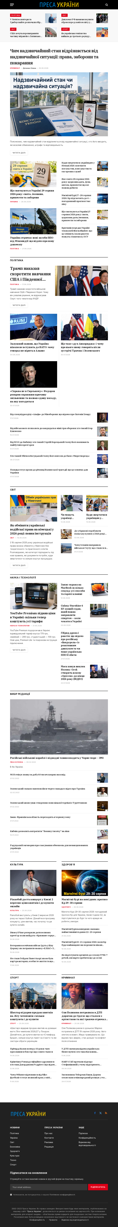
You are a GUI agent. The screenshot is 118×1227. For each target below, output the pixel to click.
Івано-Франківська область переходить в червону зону (40, 817)
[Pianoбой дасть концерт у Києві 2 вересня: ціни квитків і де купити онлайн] (33, 883)
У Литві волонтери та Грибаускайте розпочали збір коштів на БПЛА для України (25, 21)
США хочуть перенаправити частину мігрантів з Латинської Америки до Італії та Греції (25, 35)
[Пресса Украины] (59, 4)
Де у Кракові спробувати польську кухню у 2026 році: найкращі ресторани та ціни (89, 532)
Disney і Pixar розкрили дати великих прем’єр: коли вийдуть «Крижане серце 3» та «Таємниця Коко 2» (32, 934)
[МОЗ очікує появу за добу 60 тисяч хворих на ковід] (102, 778)
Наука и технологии (19, 626)
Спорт (65, 29)
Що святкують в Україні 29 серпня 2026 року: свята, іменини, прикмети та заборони (32, 194)
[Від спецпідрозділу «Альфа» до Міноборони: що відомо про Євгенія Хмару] (102, 417)
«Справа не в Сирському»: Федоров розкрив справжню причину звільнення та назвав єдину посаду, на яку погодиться (33, 396)
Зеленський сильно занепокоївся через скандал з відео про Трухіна (47, 788)
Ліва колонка (16, 762)
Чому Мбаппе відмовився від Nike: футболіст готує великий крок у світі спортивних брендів (30, 1076)
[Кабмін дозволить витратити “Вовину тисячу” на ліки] (102, 834)
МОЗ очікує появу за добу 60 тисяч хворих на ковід (37, 774)
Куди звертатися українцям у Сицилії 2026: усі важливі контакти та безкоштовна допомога (96, 516)
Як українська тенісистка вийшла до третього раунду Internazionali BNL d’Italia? (75, 35)
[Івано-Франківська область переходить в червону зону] (102, 820)
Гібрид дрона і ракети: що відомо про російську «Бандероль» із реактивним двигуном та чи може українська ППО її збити (72, 643)
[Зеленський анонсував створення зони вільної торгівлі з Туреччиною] (102, 806)
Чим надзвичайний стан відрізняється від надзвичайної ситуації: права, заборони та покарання (54, 57)
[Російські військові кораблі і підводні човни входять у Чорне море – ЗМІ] (59, 726)
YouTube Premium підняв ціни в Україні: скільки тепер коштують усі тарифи (32, 617)
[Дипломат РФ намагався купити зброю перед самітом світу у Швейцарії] (102, 18)
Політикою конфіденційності (62, 1195)
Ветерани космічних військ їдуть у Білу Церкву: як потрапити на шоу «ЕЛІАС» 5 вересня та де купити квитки (32, 947)
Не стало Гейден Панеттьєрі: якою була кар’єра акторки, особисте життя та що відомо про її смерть (31, 960)
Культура (14, 910)
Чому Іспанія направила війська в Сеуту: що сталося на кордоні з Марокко (90, 546)
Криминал (15, 68)
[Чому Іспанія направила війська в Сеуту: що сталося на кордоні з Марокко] (66, 548)
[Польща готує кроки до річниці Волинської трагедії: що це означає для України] (102, 473)
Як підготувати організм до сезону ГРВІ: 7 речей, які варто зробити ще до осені (84, 956)
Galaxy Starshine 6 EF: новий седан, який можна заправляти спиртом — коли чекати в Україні (72, 613)
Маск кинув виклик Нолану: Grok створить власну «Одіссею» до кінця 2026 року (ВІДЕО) (73, 672)
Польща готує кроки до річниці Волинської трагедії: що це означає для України (49, 471)
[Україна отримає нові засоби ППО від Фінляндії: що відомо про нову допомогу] (33, 221)
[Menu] (12, 4)
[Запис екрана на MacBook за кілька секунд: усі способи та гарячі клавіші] (99, 589)
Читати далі (19, 153)
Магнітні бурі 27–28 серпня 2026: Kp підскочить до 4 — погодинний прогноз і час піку (76, 199)
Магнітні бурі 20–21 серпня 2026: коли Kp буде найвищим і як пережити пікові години (84, 944)
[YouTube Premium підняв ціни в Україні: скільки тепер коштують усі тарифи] (33, 596)
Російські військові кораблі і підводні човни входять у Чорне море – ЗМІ (57, 758)
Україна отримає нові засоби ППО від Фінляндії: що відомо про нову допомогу (32, 241)
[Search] (106, 4)
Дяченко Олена (29, 68)
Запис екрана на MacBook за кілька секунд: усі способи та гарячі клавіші (73, 589)
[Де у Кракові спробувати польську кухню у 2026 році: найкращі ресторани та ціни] (66, 534)
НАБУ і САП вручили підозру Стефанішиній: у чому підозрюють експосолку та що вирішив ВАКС (81, 1063)
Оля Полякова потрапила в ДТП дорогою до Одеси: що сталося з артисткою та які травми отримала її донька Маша (84, 1016)
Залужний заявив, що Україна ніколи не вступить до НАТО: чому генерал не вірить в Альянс (32, 347)
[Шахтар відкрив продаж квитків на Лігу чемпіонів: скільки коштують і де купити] (33, 996)
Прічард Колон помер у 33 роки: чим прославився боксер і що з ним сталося (31, 1050)
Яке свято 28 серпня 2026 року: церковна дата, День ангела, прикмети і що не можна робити (76, 183)
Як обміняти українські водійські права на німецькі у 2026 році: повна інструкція (32, 529)
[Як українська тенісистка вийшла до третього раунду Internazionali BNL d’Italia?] (102, 32)
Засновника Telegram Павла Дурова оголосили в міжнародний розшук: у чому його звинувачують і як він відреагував (84, 1076)
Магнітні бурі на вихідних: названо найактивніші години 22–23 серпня (81, 930)
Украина (14, 202)
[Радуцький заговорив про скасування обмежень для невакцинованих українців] (102, 848)
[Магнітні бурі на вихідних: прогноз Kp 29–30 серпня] (85, 883)
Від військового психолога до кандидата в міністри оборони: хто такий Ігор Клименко (51, 429)
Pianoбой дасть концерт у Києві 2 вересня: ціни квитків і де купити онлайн (32, 903)
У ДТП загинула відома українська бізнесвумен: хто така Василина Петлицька (80, 1050)
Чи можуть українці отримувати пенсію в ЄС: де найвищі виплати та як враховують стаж (71, 516)
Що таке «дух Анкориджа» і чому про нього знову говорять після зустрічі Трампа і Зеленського (82, 347)
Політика (15, 15)
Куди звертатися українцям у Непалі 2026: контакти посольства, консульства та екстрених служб (78, 167)
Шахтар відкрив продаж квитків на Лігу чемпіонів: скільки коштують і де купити (31, 1016)
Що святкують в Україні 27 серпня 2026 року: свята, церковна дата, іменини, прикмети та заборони (76, 216)
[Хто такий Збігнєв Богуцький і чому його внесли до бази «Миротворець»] (102, 459)
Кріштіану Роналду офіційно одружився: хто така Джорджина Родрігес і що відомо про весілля (33, 1063)
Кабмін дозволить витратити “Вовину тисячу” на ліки (39, 831)
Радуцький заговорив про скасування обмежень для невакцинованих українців (49, 847)
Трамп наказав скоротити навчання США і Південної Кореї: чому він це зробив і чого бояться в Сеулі (30, 274)
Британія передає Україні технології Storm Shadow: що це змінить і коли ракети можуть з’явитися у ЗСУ (77, 232)
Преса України (34, 1211)
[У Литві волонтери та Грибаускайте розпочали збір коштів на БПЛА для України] (51, 18)
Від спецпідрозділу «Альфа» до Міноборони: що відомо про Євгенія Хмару (50, 414)
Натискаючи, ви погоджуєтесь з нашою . (44, 1195)
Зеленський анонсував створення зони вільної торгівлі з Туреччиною (48, 802)
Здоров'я (66, 907)
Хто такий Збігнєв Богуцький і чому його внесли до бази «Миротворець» (50, 456)
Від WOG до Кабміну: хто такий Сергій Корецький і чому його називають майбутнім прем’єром (49, 443)
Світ (64, 15)
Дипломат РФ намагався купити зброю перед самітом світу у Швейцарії (77, 21)
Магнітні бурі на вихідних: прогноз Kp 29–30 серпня (84, 901)
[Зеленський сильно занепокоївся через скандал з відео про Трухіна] (102, 792)
